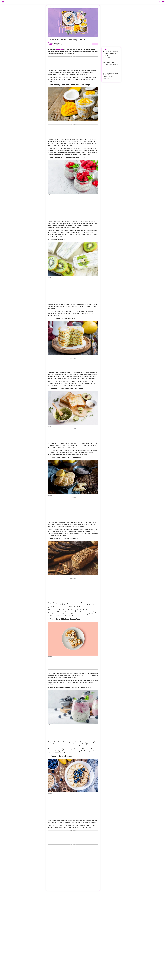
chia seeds (59, 50)
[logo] (3, 2)
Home (49, 6)
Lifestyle (53, 6)
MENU (164, 2)
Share (96, 44)
